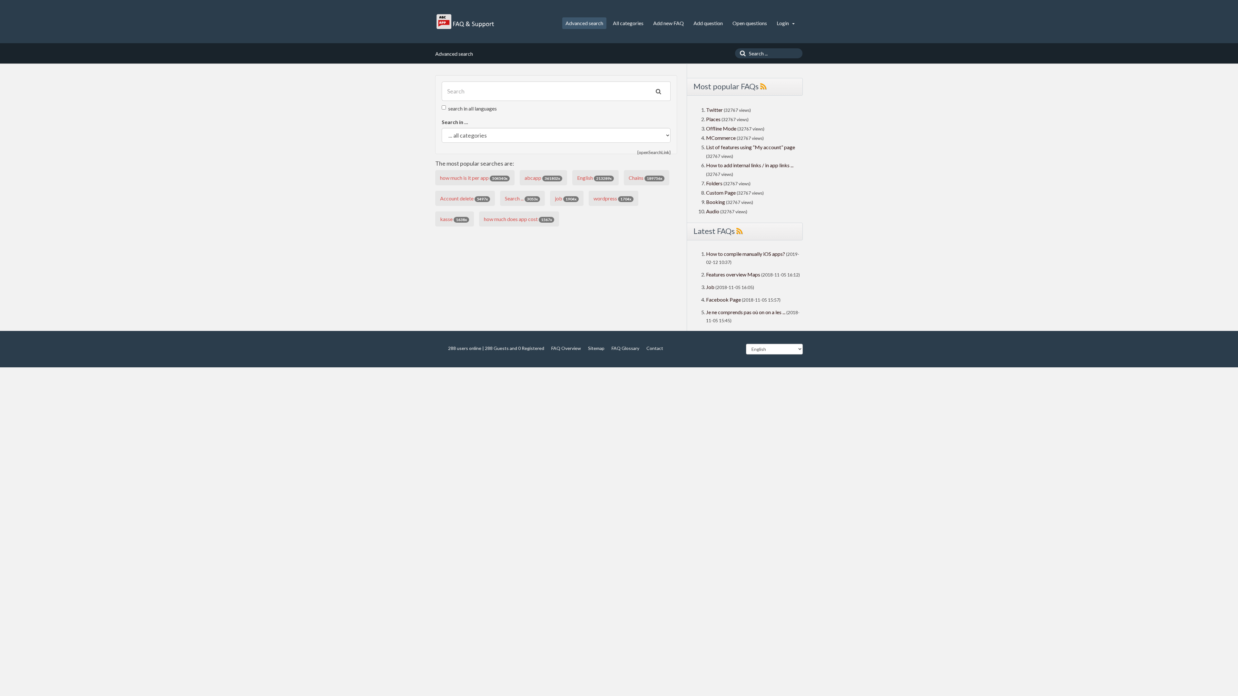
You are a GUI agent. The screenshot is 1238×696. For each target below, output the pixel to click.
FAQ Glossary (625, 348)
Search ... (521, 198)
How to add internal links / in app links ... (749, 165)
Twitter (714, 110)
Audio (712, 211)
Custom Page (721, 192)
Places (713, 119)
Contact (654, 348)
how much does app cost (518, 219)
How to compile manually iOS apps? (746, 254)
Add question (708, 23)
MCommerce (721, 138)
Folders (714, 183)
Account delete (464, 198)
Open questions (749, 23)
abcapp (542, 178)
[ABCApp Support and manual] (466, 21)
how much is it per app (473, 178)
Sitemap (596, 348)
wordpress (612, 198)
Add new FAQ (668, 23)
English (594, 178)
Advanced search (584, 23)
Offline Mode (721, 128)
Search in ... (455, 122)
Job (710, 287)
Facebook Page (723, 299)
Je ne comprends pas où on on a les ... (745, 312)
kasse (453, 219)
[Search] (741, 53)
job (565, 198)
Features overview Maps (733, 274)
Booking (716, 202)
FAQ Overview (566, 348)
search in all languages (472, 108)
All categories (628, 23)
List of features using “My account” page (750, 147)
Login (783, 23)
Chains (645, 178)
